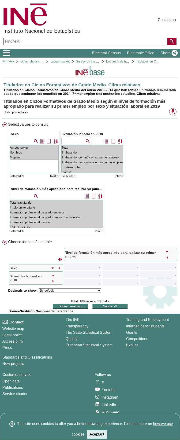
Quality (71, 339)
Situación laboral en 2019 (83, 134)
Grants (131, 332)
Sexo (15, 134)
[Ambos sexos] (34, 147)
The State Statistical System (89, 332)
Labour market (60, 61)
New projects (13, 364)
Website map (13, 329)
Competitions (137, 339)
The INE (72, 320)
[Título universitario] (56, 207)
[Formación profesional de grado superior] (56, 212)
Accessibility (12, 341)
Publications (12, 387)
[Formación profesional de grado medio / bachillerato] (56, 217)
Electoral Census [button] (106, 53)
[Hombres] (34, 152)
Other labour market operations (41, 61)
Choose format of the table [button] (30, 242)
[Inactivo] (92, 172)
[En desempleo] (92, 167)
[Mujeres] (34, 157)
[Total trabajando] (56, 202)
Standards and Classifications (27, 357)
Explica (132, 345)
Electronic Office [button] (140, 53)
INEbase (8, 61)
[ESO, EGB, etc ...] (56, 227)
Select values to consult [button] (28, 124)
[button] (168, 53)
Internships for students (145, 326)
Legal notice (12, 335)
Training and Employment (147, 320)
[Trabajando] (92, 152)
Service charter (14, 394)
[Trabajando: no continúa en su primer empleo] (92, 162)
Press (7, 348)
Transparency (77, 326)
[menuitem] (90, 180)
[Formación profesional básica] (56, 222)
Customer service (16, 375)
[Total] (92, 147)
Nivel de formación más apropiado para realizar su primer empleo (57, 189)
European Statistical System (89, 345)
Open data (11, 381)
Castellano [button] (167, 20)
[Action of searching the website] (171, 41)
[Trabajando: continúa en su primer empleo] (92, 157)
